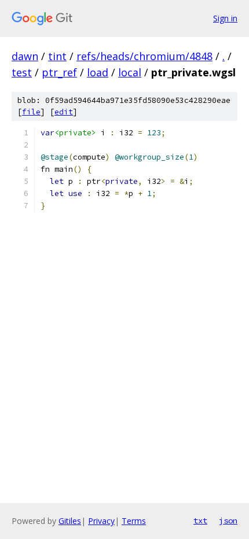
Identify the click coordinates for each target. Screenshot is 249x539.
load (97, 72)
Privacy (101, 520)
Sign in (225, 18)
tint (57, 56)
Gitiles (69, 520)
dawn (25, 56)
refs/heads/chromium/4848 (144, 56)
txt (200, 520)
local (129, 72)
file (31, 112)
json (228, 520)
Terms (134, 520)
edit (63, 112)
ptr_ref (59, 72)
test (22, 72)
